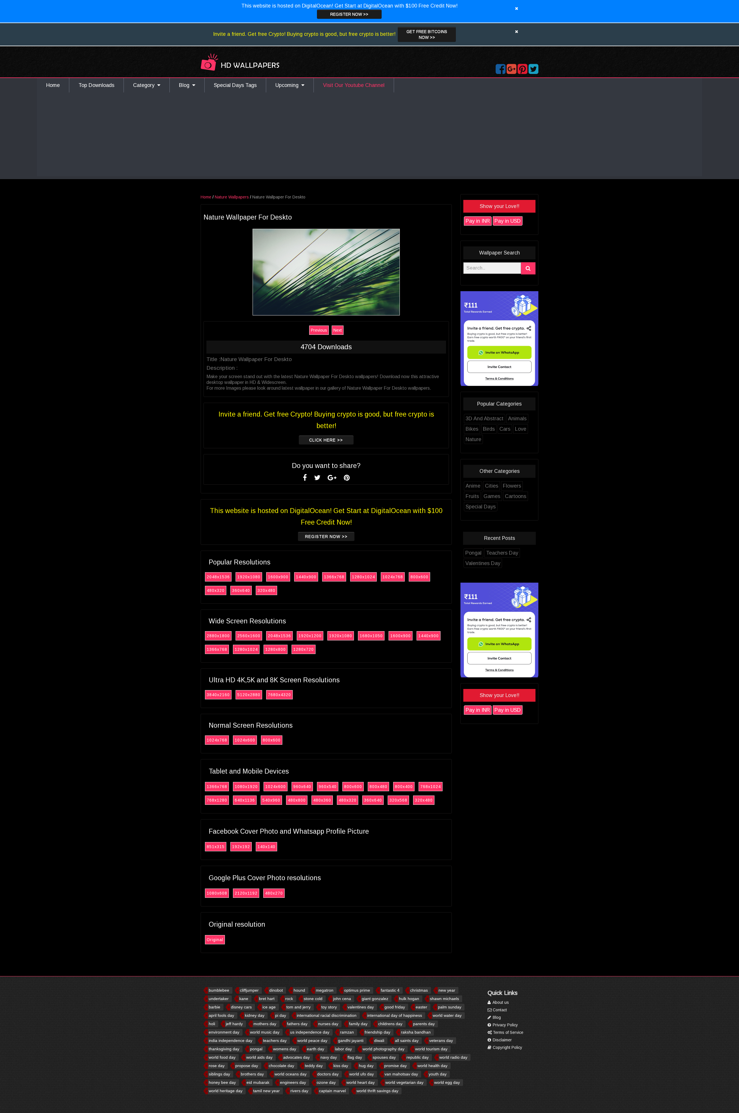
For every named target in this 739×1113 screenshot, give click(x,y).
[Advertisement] (369, 135)
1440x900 (306, 577)
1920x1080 (248, 577)
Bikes (472, 429)
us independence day (309, 1032)
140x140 (266, 846)
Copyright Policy (507, 1047)
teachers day (275, 1040)
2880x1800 (218, 635)
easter (421, 1007)
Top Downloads (96, 85)
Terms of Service (507, 1032)
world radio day (453, 1057)
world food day (222, 1057)
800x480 (378, 786)
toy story (329, 1007)
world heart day (360, 1082)
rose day (217, 1065)
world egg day (447, 1082)
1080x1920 (246, 786)
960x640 (302, 786)
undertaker (219, 998)
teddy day (314, 1065)
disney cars (241, 1007)
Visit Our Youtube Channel (354, 85)
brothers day (252, 1074)
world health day (432, 1065)
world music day (264, 1032)
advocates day (296, 1057)
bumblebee (219, 990)
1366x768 (334, 577)
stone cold (313, 998)
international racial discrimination (327, 1015)
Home (53, 85)
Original (215, 939)
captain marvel (332, 1090)
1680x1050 (371, 635)
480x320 (216, 590)
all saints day (407, 1040)
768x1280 (217, 800)
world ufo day (361, 1074)
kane (243, 998)
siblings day (219, 1074)
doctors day (328, 1074)
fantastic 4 (390, 990)
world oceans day (291, 1074)
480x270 (274, 893)
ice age (269, 1007)
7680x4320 (279, 694)
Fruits (472, 496)
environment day (224, 1032)
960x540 (328, 786)
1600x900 (278, 577)
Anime (473, 486)
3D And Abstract (484, 418)
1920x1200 (310, 635)
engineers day (293, 1082)
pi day (280, 1015)
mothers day (264, 1023)
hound (299, 990)
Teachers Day (502, 553)
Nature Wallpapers (232, 197)
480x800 (297, 800)
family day (358, 1023)
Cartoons (515, 496)
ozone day (326, 1082)
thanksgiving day (224, 1049)
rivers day (299, 1090)
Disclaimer (502, 1040)
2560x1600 (248, 635)
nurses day (328, 1023)
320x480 (266, 590)
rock (289, 998)
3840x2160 (218, 694)
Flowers (512, 486)
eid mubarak (258, 1082)
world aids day (259, 1057)
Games (492, 496)
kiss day (340, 1065)
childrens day (390, 1023)
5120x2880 (248, 694)
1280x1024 (363, 577)
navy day (328, 1057)
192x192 (241, 846)
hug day (366, 1065)
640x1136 (245, 800)
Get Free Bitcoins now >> (426, 34)
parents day (424, 1023)
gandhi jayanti (350, 1040)
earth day (315, 1049)
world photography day (383, 1049)
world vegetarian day (404, 1082)
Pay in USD (507, 221)
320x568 (398, 800)
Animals (517, 418)
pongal (256, 1049)
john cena (342, 998)
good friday (395, 1007)
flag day (355, 1057)
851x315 (216, 846)
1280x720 (303, 649)
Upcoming (288, 85)
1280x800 (275, 649)
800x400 (404, 786)
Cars (504, 429)
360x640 (241, 590)
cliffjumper (249, 990)
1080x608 (217, 893)
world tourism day (431, 1049)
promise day (395, 1065)
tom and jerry (298, 1007)
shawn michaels (444, 998)
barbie (214, 1007)
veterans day (441, 1040)
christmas (419, 990)
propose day (246, 1065)
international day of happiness (394, 1015)
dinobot (276, 990)
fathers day (297, 1023)
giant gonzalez (375, 998)
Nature (473, 439)
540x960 (271, 800)
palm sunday (449, 1007)
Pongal (473, 553)
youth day (438, 1074)
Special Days (481, 507)
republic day (417, 1057)
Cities (491, 486)
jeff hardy (234, 1023)
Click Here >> (326, 440)
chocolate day (281, 1065)
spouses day (384, 1057)
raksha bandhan (416, 1032)
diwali (379, 1040)
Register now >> (349, 14)
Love (520, 429)
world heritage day (225, 1090)
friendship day (377, 1032)
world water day (447, 1015)
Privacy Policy (505, 1025)
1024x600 (245, 740)
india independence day (230, 1040)
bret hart (267, 998)
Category (145, 85)
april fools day (221, 1015)
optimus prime (357, 990)
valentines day (361, 1007)
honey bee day (222, 1082)
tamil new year (266, 1090)
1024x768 (392, 577)
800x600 (419, 577)
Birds (489, 429)
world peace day (312, 1040)
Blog (185, 85)
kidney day (254, 1015)
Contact (499, 1010)
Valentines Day (482, 563)
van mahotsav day (401, 1074)
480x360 (322, 800)
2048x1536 (218, 577)
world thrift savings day (377, 1090)
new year (446, 990)
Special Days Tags (235, 85)
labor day (343, 1049)
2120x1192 (246, 893)
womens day (284, 1049)
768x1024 (430, 786)
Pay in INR (478, 221)
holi (212, 1023)
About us (500, 1002)
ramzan (347, 1032)
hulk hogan (409, 998)
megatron (324, 990)
